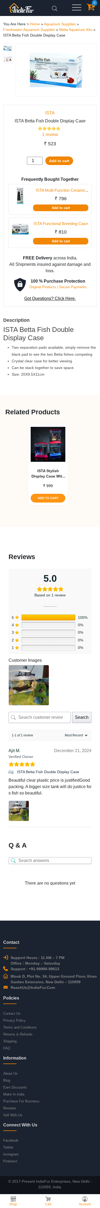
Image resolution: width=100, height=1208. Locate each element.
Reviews (9, 1108)
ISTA (50, 113)
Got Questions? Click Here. (50, 298)
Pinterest (10, 1161)
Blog (6, 1080)
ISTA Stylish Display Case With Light (48, 474)
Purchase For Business (21, 1101)
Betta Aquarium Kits (75, 29)
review (50, 134)
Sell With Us (12, 1115)
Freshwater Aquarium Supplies (29, 29)
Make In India (13, 1094)
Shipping (10, 1041)
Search (82, 717)
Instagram (11, 1154)
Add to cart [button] (48, 498)
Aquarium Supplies (60, 24)
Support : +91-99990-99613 (35, 969)
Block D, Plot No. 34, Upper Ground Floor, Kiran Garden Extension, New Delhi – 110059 (54, 979)
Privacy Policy (14, 1020)
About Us (10, 1073)
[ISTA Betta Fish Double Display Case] (12, 771)
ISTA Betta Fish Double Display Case (48, 772)
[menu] (76, 8)
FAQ (6, 1048)
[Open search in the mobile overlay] (54, 8)
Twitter (8, 1147)
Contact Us (12, 1014)
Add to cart (59, 161)
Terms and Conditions (20, 1027)
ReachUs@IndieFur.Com (33, 987)
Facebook (10, 1140)
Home (35, 24)
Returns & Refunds (18, 1034)
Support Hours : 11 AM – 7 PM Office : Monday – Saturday (38, 960)
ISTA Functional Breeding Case (61, 223)
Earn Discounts (15, 1087)
